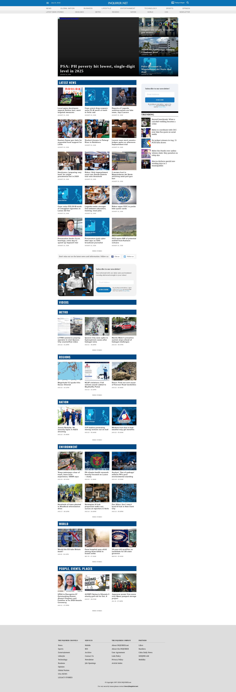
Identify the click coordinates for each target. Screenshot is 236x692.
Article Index (117, 663)
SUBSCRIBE (104, 290)
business (88, 8)
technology (150, 8)
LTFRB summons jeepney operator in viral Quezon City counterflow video (69, 340)
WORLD (150, 12)
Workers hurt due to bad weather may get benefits (123, 429)
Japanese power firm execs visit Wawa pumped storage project (124, 596)
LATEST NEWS (67, 82)
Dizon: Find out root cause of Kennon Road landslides (124, 384)
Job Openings (90, 663)
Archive (88, 652)
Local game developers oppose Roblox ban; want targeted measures (69, 110)
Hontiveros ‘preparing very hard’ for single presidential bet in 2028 (69, 174)
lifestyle (106, 8)
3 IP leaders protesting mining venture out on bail (96, 429)
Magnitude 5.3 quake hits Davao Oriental (69, 384)
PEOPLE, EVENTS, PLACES (75, 568)
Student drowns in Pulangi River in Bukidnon (97, 141)
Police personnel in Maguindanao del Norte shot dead (156, 69)
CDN (166, 12)
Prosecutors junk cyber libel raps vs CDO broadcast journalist (95, 240)
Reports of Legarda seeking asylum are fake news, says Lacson (122, 110)
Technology (62, 659)
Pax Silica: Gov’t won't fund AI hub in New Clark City (123, 506)
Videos (64, 302)
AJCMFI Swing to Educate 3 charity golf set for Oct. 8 (97, 595)
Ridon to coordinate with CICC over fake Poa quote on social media (164, 132)
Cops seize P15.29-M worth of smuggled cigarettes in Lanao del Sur (70, 208)
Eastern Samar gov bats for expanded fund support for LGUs (70, 142)
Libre (141, 645)
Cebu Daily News (145, 652)
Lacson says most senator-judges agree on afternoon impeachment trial (124, 142)
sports (169, 8)
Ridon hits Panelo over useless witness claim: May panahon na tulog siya (165, 153)
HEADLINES (79, 12)
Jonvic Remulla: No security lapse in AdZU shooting (68, 430)
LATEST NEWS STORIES (55, 12)
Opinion (61, 667)
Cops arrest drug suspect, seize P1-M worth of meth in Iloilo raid (96, 110)
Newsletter (89, 659)
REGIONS (115, 12)
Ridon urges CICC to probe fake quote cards (124, 207)
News (48, 8)
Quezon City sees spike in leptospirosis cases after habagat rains (96, 340)
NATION (133, 12)
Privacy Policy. (126, 290)
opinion (186, 8)
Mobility (142, 659)
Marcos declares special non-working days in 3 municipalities (163, 163)
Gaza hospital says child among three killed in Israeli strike (96, 551)
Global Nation (63, 670)
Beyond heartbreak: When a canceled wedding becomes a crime (164, 121)
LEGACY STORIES (65, 677)
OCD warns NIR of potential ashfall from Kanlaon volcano (124, 240)
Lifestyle (61, 656)
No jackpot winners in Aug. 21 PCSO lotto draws (164, 141)
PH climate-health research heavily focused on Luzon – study (97, 474)
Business (61, 663)
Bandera (142, 649)
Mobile (87, 645)
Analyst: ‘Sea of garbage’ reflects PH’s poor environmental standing (123, 474)
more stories (97, 251)
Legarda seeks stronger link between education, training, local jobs (95, 208)
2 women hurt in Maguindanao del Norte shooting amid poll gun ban (122, 175)
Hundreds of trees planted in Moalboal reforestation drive (69, 506)
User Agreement (118, 652)
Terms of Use (119, 289)
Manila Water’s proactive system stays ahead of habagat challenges (123, 340)
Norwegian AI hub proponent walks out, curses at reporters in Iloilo (97, 506)
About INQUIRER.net (120, 645)
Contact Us (89, 656)
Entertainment (64, 652)
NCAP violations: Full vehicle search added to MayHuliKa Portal (95, 385)
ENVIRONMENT (68, 447)
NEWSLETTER (185, 12)
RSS (86, 649)
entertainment (127, 8)
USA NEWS (62, 674)
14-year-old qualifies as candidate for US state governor (122, 551)
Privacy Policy (161, 107)
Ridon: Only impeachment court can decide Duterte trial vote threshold (96, 174)
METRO (98, 12)
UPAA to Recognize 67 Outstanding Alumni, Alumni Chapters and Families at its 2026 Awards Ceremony (70, 598)
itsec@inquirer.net (131, 686)
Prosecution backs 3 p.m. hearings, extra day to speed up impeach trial (69, 240)
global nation (67, 8)
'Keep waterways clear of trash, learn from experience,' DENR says (69, 474)
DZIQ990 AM (144, 656)
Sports (60, 649)
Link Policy (116, 656)
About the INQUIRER (120, 649)
